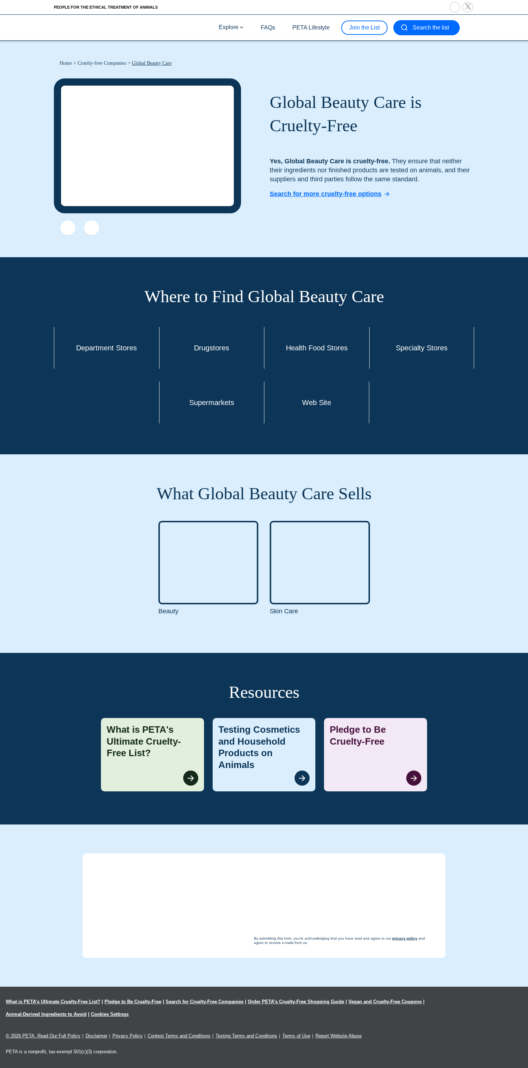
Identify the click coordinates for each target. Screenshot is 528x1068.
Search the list (431, 27)
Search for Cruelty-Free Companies (205, 1001)
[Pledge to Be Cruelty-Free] (375, 754)
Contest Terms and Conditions (179, 1036)
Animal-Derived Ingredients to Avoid (46, 1014)
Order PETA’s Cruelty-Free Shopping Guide (296, 1001)
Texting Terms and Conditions (246, 1036)
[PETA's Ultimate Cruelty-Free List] (101, 27)
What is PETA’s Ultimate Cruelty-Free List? (53, 1001)
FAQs (268, 27)
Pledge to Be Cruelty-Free (133, 1001)
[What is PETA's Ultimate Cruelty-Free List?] (152, 754)
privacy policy (303, 1054)
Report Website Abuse (338, 1036)
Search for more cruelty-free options (325, 193)
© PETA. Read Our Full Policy (43, 1036)
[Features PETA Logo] (91, 228)
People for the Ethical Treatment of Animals (106, 7)
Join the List (364, 27)
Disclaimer (96, 1036)
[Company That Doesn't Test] (67, 228)
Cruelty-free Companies (102, 63)
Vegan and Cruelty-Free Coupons (385, 1001)
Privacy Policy (127, 1036)
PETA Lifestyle (311, 27)
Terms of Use (296, 1036)
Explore (228, 27)
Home (66, 63)
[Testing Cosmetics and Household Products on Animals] (264, 754)
